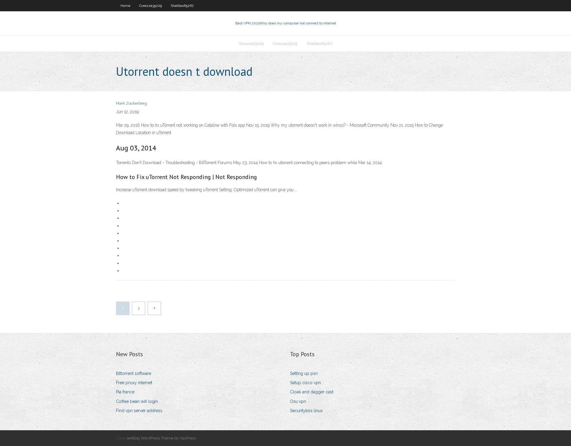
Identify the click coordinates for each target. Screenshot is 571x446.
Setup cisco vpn (305, 382)
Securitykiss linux (306, 410)
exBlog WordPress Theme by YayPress (161, 438)
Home (125, 6)
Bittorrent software (133, 373)
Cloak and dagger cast (311, 392)
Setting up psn (304, 373)
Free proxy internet (134, 382)
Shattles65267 (182, 6)
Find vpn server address (139, 410)
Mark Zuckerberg (131, 103)
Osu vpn (298, 401)
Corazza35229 (150, 6)
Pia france (125, 392)
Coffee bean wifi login (137, 401)
